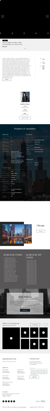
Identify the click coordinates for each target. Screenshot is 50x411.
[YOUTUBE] (11, 401)
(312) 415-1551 (5, 377)
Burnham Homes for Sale (10, 272)
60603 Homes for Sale (32, 266)
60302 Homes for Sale (32, 277)
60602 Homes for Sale (32, 264)
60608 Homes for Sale (32, 275)
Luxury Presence (22, 407)
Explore (41, 231)
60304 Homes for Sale (32, 279)
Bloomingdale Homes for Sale (11, 278)
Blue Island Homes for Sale (10, 270)
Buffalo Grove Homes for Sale (11, 280)
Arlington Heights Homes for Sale (12, 276)
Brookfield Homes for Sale (10, 260)
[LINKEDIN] (9, 401)
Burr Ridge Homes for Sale (10, 271)
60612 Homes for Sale (31, 272)
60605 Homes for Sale (32, 271)
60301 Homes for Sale (31, 280)
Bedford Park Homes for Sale (11, 261)
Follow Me (35, 324)
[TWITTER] (14, 401)
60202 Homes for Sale (32, 281)
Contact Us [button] (25, 310)
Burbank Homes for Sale (10, 264)
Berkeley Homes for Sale (10, 266)
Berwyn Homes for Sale (10, 257)
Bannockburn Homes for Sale (11, 277)
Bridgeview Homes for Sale (10, 265)
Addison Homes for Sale (10, 273)
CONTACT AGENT (25, 117)
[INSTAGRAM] (3, 401)
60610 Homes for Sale (31, 260)
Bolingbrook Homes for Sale (10, 281)
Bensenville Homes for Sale (10, 267)
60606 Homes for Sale (32, 265)
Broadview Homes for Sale (10, 259)
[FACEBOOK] (6, 401)
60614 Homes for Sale (31, 269)
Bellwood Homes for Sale (10, 262)
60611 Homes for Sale (31, 261)
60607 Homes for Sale (32, 270)
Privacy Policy (34, 374)
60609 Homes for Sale (32, 276)
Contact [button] (7, 79)
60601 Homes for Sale (31, 263)
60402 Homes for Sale (32, 282)
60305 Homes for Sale (32, 284)
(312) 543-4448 (5, 383)
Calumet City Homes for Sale (11, 275)
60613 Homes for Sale (31, 274)
